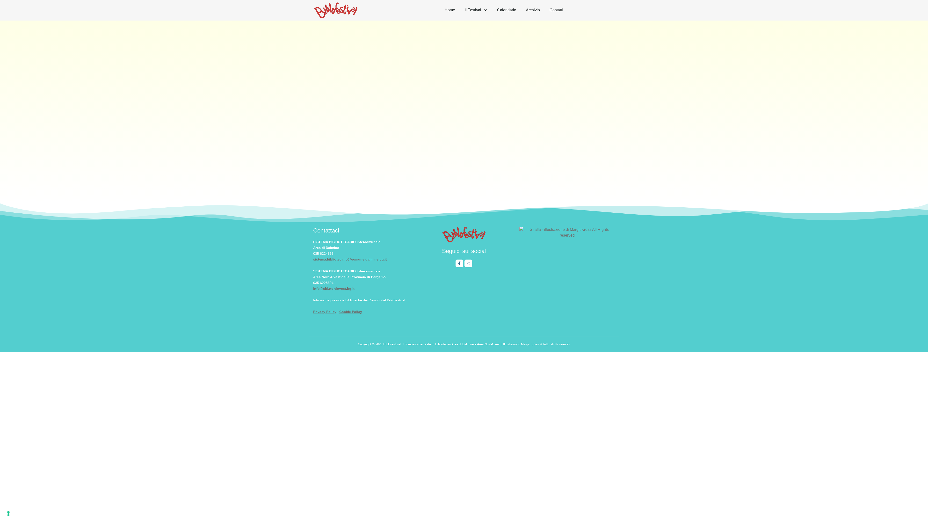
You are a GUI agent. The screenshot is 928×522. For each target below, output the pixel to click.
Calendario (506, 10)
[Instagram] (468, 263)
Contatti (556, 10)
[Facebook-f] (459, 263)
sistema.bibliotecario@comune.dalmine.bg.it (350, 259)
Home (450, 10)
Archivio (533, 10)
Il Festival (473, 10)
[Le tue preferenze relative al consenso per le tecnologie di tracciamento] (8, 513)
